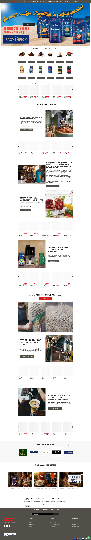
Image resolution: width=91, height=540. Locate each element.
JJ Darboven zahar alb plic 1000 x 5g (54, 434)
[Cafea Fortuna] (41, 70)
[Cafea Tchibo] (50, 70)
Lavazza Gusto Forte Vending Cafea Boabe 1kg (21, 97)
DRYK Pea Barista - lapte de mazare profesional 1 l (43, 434)
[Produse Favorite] (75, 1)
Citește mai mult (27, 506)
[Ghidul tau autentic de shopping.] (45, 535)
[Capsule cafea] (41, 54)
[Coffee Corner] (59, 123)
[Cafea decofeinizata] (69, 54)
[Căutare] (71, 1)
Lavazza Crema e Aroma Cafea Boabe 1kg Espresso (43, 153)
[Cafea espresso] (50, 54)
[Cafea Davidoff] (69, 70)
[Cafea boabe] (22, 54)
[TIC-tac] (9, 526)
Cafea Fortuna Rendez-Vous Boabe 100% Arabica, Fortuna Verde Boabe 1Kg (43, 97)
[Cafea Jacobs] (60, 70)
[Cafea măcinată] (31, 54)
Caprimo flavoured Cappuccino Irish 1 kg (32, 284)
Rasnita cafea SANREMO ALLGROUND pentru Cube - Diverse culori (43, 378)
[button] (18, 89)
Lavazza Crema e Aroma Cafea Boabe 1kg (32, 97)
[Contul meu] (73, 1)
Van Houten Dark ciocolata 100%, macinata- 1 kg (66, 284)
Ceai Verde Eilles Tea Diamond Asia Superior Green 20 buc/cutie (32, 233)
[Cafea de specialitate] (60, 54)
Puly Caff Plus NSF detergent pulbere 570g (65, 434)
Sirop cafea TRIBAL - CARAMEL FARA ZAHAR (20, 434)
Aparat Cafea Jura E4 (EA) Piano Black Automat (32, 378)
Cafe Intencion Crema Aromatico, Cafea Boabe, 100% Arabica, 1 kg (32, 153)
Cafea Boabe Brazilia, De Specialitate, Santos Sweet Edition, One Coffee (55, 153)
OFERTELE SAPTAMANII (45, 298)
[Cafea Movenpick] (31, 70)
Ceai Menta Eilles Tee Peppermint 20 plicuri (54, 233)
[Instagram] (7, 526)
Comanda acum (29, 24)
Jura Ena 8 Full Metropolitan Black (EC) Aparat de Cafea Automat (55, 378)
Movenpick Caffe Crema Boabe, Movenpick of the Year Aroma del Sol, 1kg (21, 153)
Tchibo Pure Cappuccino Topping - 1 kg (20, 284)
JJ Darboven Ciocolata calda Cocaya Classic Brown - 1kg (55, 284)
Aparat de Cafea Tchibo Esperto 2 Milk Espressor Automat (65, 378)
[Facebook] (4, 526)
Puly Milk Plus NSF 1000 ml (31, 434)
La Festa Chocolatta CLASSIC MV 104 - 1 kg (43, 284)
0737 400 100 (7, 523)
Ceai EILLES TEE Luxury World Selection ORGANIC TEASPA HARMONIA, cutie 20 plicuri (21, 233)
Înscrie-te (56, 514)
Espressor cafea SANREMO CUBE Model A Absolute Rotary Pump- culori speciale (20, 378)
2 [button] (46, 44)
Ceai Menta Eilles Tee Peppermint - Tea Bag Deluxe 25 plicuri (66, 233)
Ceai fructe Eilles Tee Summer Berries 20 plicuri (43, 233)
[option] (45, 24)
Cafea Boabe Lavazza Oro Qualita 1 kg (54, 97)
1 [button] (44, 44)
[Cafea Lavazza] (22, 70)
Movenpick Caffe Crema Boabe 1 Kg (66, 97)
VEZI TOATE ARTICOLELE (45, 468)
